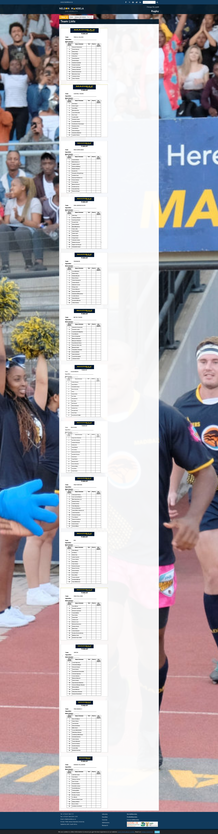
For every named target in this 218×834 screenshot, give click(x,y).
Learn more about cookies (126, 832)
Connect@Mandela (133, 820)
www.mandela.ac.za (66, 2)
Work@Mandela (132, 814)
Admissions (105, 823)
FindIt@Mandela (132, 817)
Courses (104, 820)
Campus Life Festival (80, 17)
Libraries (105, 814)
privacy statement (147, 832)
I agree (157, 832)
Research (105, 825)
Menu (63, 17)
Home (71, 17)
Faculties (105, 817)
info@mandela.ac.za (70, 819)
